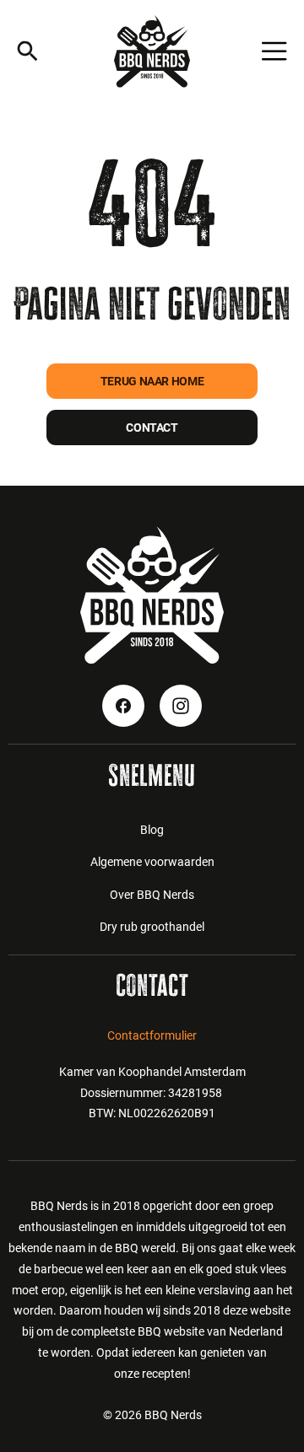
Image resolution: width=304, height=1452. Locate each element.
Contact (151, 427)
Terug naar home (152, 381)
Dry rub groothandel (152, 926)
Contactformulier (152, 1035)
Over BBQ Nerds (152, 894)
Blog (152, 829)
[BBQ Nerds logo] (152, 51)
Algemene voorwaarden (152, 862)
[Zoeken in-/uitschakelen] (27, 51)
